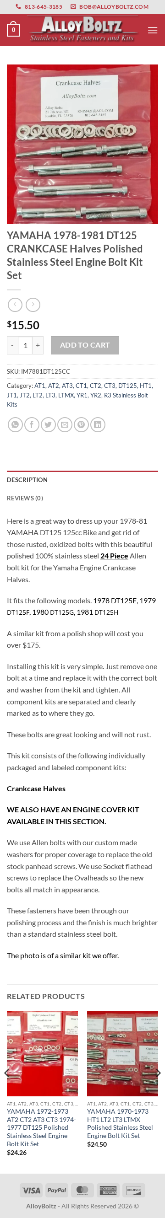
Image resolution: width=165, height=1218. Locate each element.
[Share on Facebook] (31, 424)
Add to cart (85, 345)
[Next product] (15, 305)
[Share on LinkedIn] (97, 424)
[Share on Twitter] (48, 424)
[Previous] (7, 1091)
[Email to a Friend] (64, 424)
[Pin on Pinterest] (81, 424)
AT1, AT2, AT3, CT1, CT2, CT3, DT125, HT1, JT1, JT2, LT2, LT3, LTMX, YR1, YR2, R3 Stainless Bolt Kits (80, 395)
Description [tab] (27, 479)
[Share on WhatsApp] (15, 424)
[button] (13, 30)
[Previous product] (33, 305)
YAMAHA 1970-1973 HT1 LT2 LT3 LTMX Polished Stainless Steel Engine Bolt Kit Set (120, 1123)
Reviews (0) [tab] (25, 498)
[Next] (157, 1091)
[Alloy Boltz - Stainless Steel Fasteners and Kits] (83, 30)
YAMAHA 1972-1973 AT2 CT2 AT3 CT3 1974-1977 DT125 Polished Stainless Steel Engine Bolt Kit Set (41, 1128)
